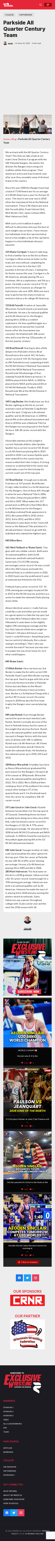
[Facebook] (19, 1277)
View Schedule (10, 1503)
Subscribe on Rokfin (13, 1499)
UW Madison (9, 1467)
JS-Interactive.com (34, 1534)
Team (6, 1432)
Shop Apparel (10, 1491)
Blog (14, 139)
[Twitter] (27, 1277)
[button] (48, 4)
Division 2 (8, 1411)
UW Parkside (25, 15)
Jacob (10, 43)
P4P (5, 1428)
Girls (6, 1420)
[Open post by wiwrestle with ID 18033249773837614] (27, 1155)
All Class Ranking (12, 1424)
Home (6, 139)
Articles (7, 1448)
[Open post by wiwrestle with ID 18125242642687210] (27, 1218)
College (9, 15)
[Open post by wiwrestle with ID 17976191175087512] (27, 1023)
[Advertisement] (27, 84)
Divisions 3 (8, 1475)
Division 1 (8, 1407)
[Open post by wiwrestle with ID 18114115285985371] (27, 1092)
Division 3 (8, 1415)
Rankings (8, 1452)
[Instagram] (36, 1277)
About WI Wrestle (12, 1495)
